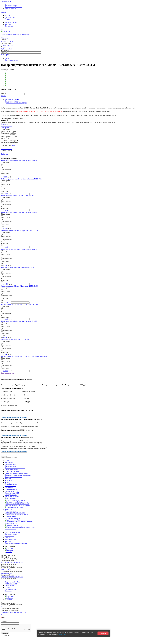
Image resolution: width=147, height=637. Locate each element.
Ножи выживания (11, 489)
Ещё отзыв (4, 154)
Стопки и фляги (10, 529)
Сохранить (5, 633)
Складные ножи (10, 466)
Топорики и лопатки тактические (16, 514)
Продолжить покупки (8, 612)
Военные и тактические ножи (15, 468)
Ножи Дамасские (10, 495)
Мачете (7, 482)
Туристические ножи (12, 471)
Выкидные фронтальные (13, 477)
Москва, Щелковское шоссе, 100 (12, 562)
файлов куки (62, 634)
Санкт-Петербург (11, 17)
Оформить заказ (21, 612)
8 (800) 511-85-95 (6, 49)
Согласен (103, 633)
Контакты (8, 24)
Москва (7, 15)
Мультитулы (9, 509)
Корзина (4, 38)
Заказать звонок (6, 573)
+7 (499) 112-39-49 (7, 41)
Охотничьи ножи (10, 464)
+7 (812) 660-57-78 (7, 45)
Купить (3, 96)
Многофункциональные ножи (15, 513)
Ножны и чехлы (10, 516)
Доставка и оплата (11, 22)
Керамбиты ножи (11, 484)
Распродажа (9, 462)
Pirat (13, 145)
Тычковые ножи (10, 486)
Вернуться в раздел (7, 373)
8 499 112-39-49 (6, 569)
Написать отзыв (6, 149)
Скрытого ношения (11, 491)
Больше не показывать (10, 610)
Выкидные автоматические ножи (16, 473)
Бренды (7, 461)
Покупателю (6, 1)
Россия (7, 19)
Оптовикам (9, 26)
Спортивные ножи (11, 469)
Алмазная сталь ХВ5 (12, 493)
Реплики (8, 478)
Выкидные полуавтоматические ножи (18, 475)
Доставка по (12, 99)
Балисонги (8, 480)
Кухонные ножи (10, 511)
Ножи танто (9, 487)
